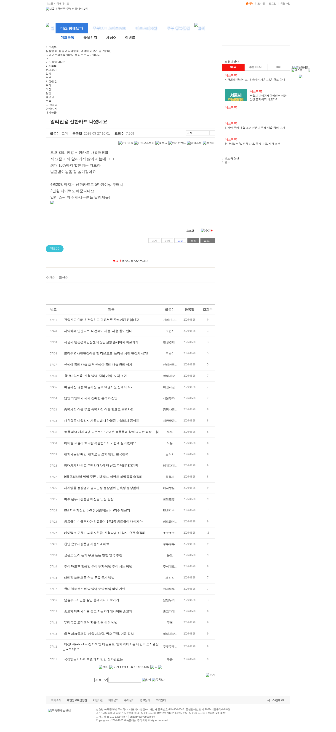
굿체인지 (90, 37)
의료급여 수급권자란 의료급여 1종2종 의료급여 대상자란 (103, 521)
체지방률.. (170, 488)
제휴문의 (113, 700)
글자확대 (206, 132)
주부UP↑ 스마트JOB (109, 28)
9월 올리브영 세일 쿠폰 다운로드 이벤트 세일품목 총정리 (103, 476)
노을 (170, 443)
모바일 (261, 3)
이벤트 (130, 37)
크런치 (169, 331)
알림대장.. (170, 376)
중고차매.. (170, 611)
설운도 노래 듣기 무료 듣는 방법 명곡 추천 (93, 555)
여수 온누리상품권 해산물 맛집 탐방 (89, 499)
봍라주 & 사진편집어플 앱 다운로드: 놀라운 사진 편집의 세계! (106, 353)
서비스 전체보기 (276, 700)
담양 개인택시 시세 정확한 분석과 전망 (90, 398)
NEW (233, 67)
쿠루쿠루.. (170, 544)
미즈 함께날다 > (55, 62)
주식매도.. (170, 566)
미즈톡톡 (67, 37)
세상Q (111, 37)
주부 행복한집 (178, 28)
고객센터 (161, 700)
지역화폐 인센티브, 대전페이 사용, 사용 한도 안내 (98, 331)
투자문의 (129, 700)
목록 (193, 240)
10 (142, 667)
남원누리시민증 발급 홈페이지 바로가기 (91, 600)
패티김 (169, 577)
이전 (116, 667)
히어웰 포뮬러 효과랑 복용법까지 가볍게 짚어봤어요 (100, 443)
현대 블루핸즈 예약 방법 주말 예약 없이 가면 (94, 589)
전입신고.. (170, 319)
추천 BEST (256, 67)
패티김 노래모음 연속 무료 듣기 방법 (89, 577)
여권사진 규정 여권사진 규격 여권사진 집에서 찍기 (99, 387)
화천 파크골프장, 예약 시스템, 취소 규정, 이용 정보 (99, 633)
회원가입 (285, 3)
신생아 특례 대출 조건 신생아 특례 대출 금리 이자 (98, 364)
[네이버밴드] (177, 143)
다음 (147, 667)
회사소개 (56, 700)
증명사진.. (170, 409)
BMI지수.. (169, 510)
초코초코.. (170, 533)
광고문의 (145, 700)
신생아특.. (170, 364)
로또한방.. (170, 499)
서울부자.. (170, 398)
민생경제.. (170, 342)
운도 (170, 555)
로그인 (272, 3)
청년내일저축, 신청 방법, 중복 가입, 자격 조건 (95, 376)
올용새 (169, 476)
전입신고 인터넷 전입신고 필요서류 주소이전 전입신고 (101, 319)
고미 (64, 133)
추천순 (50, 277)
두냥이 (169, 353)
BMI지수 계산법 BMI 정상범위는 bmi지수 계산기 (97, 510)
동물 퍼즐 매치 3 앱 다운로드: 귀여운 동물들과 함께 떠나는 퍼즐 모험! (112, 432)
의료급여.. (170, 521)
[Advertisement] (130, 293)
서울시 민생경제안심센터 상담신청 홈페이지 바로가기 (101, 342)
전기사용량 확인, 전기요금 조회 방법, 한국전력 (96, 454)
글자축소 (212, 132)
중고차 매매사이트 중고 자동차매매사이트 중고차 (98, 611)
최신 (105, 667)
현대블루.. (170, 589)
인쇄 (167, 240)
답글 (180, 240)
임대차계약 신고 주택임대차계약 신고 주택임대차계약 (101, 465)
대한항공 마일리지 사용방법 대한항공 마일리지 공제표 (101, 420)
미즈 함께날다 (71, 28)
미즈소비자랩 (146, 28)
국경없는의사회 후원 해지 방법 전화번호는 (93, 659)
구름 (170, 659)
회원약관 (98, 700)
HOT (279, 67)
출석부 (249, 3)
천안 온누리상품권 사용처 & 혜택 (86, 544)
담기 (154, 240)
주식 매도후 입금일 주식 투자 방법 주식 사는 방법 (98, 566)
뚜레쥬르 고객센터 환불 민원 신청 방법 (90, 622)
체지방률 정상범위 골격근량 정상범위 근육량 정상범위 (101, 488)
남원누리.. (170, 600)
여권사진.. (170, 387)
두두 (170, 432)
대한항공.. (170, 420)
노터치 (169, 454)
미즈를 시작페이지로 (57, 3)
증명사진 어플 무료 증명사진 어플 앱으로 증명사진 (99, 409)
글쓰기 (207, 240)
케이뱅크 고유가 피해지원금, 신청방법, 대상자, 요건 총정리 (104, 533)
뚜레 (170, 622)
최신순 (63, 277)
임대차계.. (170, 465)
